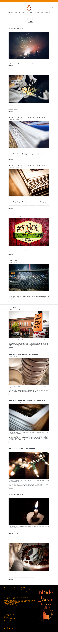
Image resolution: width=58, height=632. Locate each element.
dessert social (38, 484)
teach (35, 391)
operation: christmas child (39, 203)
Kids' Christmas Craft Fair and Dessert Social (22, 448)
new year (13, 155)
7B (12, 250)
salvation (37, 155)
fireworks (42, 530)
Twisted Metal (13, 260)
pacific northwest (24, 63)
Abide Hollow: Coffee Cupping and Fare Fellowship (23, 354)
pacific (19, 63)
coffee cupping (40, 390)
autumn (36, 250)
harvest (35, 251)
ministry (10, 155)
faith (22, 154)
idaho (45, 107)
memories (46, 154)
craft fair (34, 484)
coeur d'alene (33, 296)
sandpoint (27, 345)
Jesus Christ (40, 154)
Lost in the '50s (13, 307)
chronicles (13, 344)
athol (33, 250)
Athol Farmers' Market (15, 215)
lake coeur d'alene (18, 531)
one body (40, 485)
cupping (10, 391)
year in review (22, 439)
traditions (34, 63)
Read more (11, 65)
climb (33, 107)
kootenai (40, 251)
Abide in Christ (24, 153)
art (31, 250)
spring (33, 391)
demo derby (15, 202)
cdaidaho (28, 296)
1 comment (16, 533)
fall (13, 251)
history (34, 154)
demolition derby (20, 202)
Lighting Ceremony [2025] (16, 28)
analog (26, 107)
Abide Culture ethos (9, 600)
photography (31, 155)
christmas (41, 201)
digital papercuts (27, 202)
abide (13, 107)
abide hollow (24, 390)
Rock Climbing (13, 72)
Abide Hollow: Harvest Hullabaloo (18, 540)
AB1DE (13, 153)
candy (44, 250)
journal (44, 344)
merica (37, 297)
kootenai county (45, 251)
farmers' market (20, 251)
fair (12, 297)
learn (44, 154)
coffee (41, 153)
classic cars (17, 344)
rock (47, 107)
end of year (35, 202)
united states (31, 345)
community (44, 153)
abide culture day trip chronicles (29, 343)
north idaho (16, 63)
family (36, 107)
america (23, 107)
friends (28, 251)
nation (12, 63)
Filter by (26, 21)
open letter (17, 155)
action (20, 107)
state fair (20, 298)
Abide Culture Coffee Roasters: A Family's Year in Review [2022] (27, 166)
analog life (30, 107)
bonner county (40, 250)
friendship (31, 251)
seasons (31, 63)
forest (42, 107)
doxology (14, 154)
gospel (31, 154)
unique (16, 439)
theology (43, 155)
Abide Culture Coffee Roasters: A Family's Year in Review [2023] (27, 118)
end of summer (18, 154)
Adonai (31, 153)
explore (28, 344)
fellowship (39, 107)
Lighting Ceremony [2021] (16, 494)
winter (18, 439)
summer (46, 438)
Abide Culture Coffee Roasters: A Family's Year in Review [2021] (27, 400)
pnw (28, 63)
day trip (25, 344)
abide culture (16, 107)
